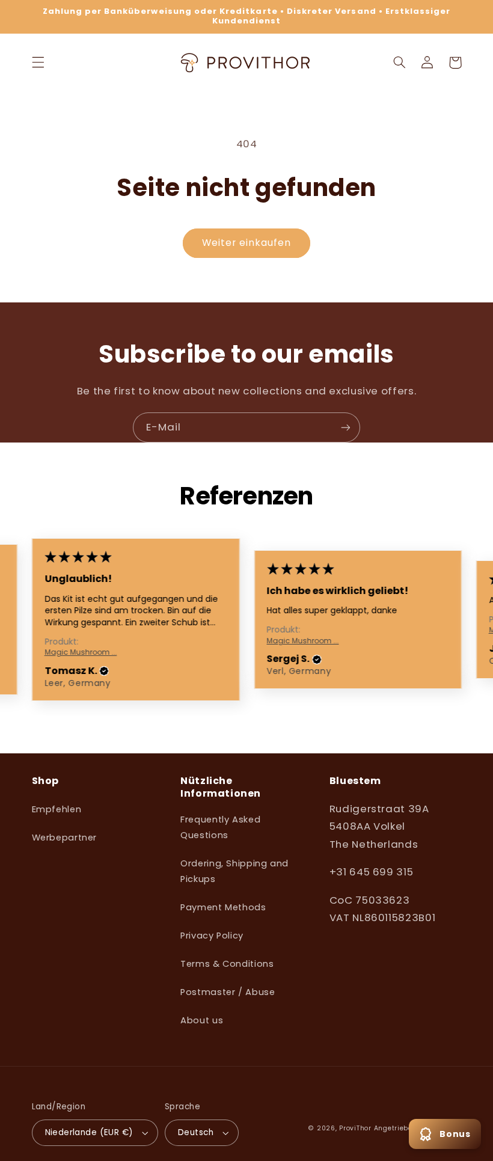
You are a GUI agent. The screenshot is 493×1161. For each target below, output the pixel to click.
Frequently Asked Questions (220, 827)
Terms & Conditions (227, 964)
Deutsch (195, 1132)
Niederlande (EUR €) (89, 1132)
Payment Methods (223, 907)
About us (201, 1020)
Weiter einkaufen (247, 243)
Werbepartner (64, 838)
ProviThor (355, 1128)
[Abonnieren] (346, 427)
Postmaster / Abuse (227, 992)
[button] (38, 62)
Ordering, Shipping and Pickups (234, 871)
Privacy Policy (211, 936)
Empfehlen (57, 809)
